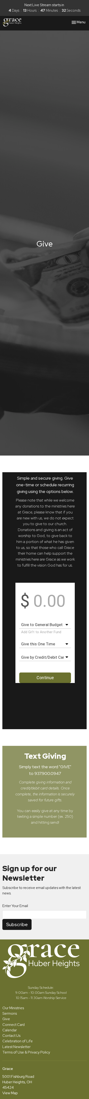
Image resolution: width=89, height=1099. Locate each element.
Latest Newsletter (16, 1046)
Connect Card (13, 1024)
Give (6, 1019)
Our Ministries (13, 1008)
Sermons (9, 1013)
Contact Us (11, 1035)
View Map (10, 1093)
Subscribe (17, 924)
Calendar (9, 1030)
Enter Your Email (15, 905)
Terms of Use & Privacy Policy (26, 1052)
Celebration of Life (17, 1041)
